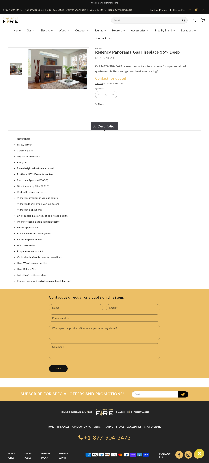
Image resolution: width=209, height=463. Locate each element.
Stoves (120, 426)
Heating (108, 426)
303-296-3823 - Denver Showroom (66, 9)
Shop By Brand (153, 426)
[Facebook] (190, 9)
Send (58, 368)
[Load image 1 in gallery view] (16, 69)
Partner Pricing (158, 10)
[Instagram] (196, 9)
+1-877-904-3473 (107, 437)
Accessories (134, 426)
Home (50, 426)
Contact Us (178, 10)
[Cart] (203, 20)
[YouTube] (203, 9)
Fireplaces (63, 426)
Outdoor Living (81, 426)
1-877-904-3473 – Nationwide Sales (23, 9)
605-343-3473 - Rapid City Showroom (111, 9)
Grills (97, 426)
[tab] (105, 126)
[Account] (194, 20)
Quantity (99, 88)
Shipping (99, 83)
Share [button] (101, 104)
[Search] (183, 20)
